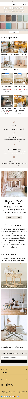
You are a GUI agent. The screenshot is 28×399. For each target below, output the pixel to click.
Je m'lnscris (14, 199)
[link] (14, 183)
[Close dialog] (27, 182)
